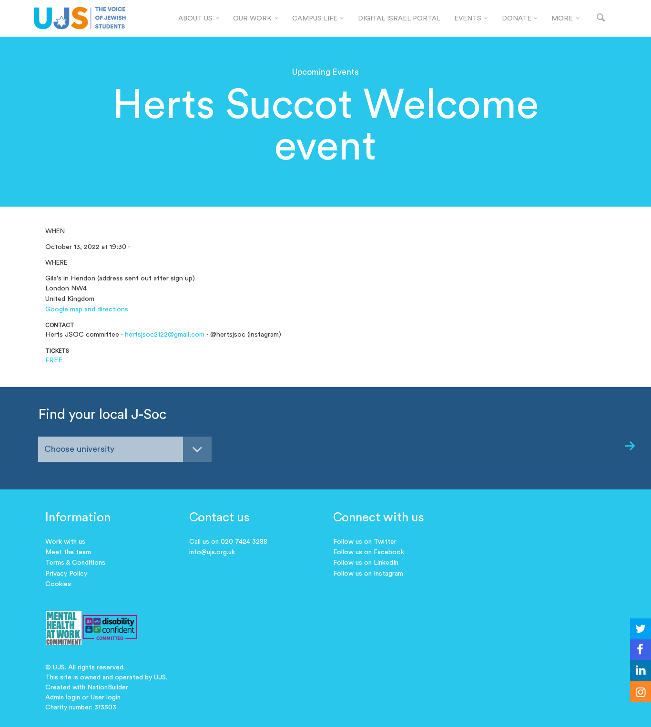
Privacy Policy (66, 573)
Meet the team (68, 552)
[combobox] (125, 449)
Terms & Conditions (75, 562)
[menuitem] (199, 18)
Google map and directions (86, 309)
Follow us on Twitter (365, 541)
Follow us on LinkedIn (365, 562)
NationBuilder (107, 687)
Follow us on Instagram (368, 573)
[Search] (601, 18)
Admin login (62, 697)
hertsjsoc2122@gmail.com (164, 334)
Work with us (65, 541)
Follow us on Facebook (368, 552)
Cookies (58, 584)
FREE (53, 360)
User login (106, 697)
